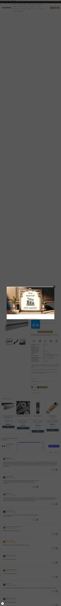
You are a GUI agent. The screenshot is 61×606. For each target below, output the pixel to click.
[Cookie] (2, 603)
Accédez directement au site (30, 318)
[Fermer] (54, 287)
